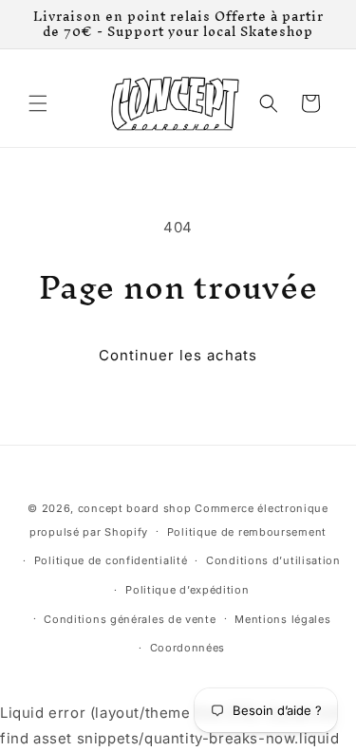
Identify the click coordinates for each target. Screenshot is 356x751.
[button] (38, 103)
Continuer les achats (178, 355)
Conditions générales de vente (129, 619)
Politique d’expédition (187, 589)
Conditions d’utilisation (273, 560)
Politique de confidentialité (111, 560)
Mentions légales (282, 619)
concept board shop (135, 508)
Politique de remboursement (247, 532)
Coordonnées (188, 647)
